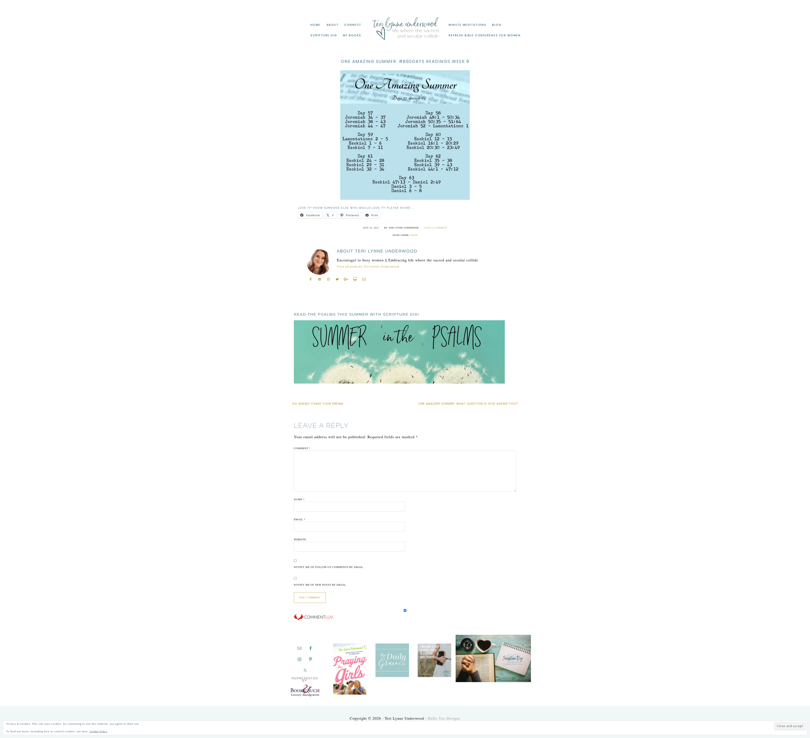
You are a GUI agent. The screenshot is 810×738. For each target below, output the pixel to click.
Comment (302, 448)
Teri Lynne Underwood (405, 25)
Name (299, 499)
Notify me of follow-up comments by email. (329, 567)
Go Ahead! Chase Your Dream (317, 403)
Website (300, 539)
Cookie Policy (98, 731)
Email (299, 519)
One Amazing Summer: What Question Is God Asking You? (468, 403)
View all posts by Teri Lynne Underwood (368, 266)
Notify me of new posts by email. (320, 584)
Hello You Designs (444, 718)
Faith (413, 235)
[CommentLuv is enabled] (313, 619)
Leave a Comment (435, 227)
